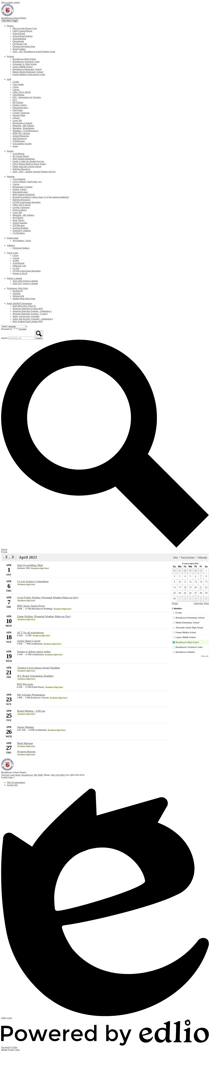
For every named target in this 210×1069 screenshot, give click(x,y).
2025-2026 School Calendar (25, 281)
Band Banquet (25, 743)
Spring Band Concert (28, 640)
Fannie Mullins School (186, 632)
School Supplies (20, 223)
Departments (18, 41)
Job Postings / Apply (22, 240)
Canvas (16, 89)
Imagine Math (19, 115)
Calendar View (201, 603)
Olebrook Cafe (19, 265)
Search (4, 338)
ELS (15, 100)
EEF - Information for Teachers (27, 97)
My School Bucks (21, 156)
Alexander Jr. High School (25, 64)
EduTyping (18, 110)
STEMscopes (19, 141)
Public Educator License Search (27, 166)
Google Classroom (21, 113)
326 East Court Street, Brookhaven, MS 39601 (22, 775)
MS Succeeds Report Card (25, 28)
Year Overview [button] (188, 557)
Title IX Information (16, 782)
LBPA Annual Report (22, 31)
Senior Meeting (25, 727)
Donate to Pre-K (20, 273)
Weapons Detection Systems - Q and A (30, 314)
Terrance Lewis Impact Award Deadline (38, 667)
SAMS (16, 82)
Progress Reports (26, 751)
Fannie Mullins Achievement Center (29, 74)
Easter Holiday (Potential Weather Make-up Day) (44, 616)
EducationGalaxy (20, 107)
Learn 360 (17, 120)
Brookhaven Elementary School (27, 69)
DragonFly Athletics (22, 230)
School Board (19, 33)
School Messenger (21, 136)
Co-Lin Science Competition (33, 581)
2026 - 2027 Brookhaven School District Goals (34, 51)
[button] (10, 26)
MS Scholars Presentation (31, 694)
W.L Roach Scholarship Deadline (35, 675)
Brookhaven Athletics (185, 652)
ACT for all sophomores (30, 632)
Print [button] (175, 557)
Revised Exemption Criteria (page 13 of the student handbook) (41, 197)
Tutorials (16, 293)
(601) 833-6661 (58, 775)
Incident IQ (18, 291)
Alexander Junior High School (189, 627)
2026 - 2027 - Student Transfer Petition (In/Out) (34, 171)
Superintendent (19, 38)
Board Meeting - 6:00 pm (31, 710)
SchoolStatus (18, 95)
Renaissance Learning (22, 123)
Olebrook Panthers (21, 248)
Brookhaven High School (24, 59)
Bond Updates (19, 49)
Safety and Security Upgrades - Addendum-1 (33, 319)
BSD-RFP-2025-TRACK (24, 306)
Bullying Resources (21, 169)
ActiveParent (18, 153)
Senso (15, 146)
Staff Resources (20, 138)
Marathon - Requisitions (23, 128)
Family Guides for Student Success (28, 161)
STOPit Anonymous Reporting (27, 202)
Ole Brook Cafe (20, 44)
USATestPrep (19, 233)
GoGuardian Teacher (22, 143)
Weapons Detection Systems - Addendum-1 (32, 311)
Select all (204, 656)
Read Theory (18, 220)
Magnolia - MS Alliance (23, 125)
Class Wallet (18, 84)
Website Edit (18, 296)
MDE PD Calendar (21, 133)
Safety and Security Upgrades (26, 316)
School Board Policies (23, 36)
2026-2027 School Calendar (25, 283)
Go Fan (16, 268)
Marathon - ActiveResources (25, 131)
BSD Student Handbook (24, 159)
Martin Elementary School (187, 622)
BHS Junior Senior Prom (31, 605)
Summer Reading (20, 228)
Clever (16, 87)
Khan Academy (20, 210)
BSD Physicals (25, 684)
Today (175, 603)
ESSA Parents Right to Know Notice (29, 164)
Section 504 (12, 785)
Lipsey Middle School (23, 66)
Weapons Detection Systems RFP (28, 308)
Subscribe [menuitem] (202, 557)
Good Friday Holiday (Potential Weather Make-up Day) (47, 597)
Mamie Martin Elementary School (28, 72)
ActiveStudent (19, 179)
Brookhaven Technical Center (26, 61)
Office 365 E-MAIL (22, 92)
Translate (22, 329)
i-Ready (16, 118)
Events (179, 612)
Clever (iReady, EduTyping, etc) (27, 181)
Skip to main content (10, 2)
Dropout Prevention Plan (24, 46)
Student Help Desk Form (24, 298)
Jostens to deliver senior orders (34, 651)
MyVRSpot (18, 102)
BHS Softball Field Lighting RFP (28, 321)
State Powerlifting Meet (30, 565)
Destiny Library (20, 105)
